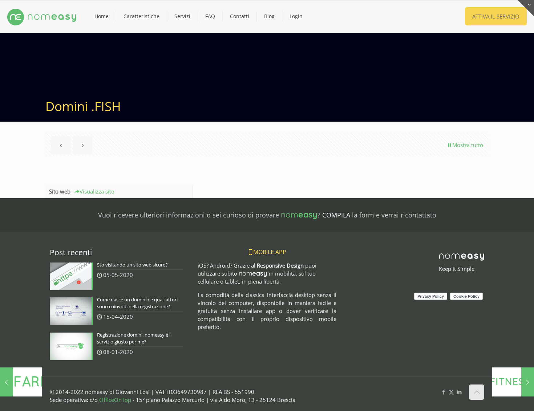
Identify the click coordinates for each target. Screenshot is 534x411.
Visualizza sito (97, 191)
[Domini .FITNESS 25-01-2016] (513, 381)
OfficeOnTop (115, 399)
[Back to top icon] (476, 392)
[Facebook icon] (443, 391)
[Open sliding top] (526, 8)
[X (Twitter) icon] (451, 391)
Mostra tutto (467, 144)
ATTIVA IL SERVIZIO (495, 16)
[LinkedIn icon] (459, 391)
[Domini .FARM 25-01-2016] (21, 381)
